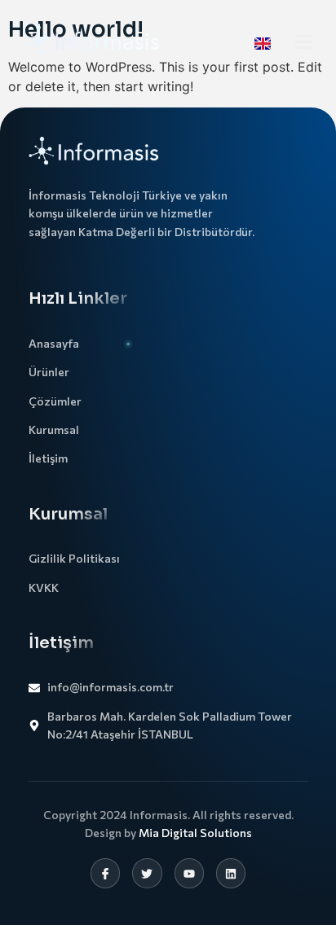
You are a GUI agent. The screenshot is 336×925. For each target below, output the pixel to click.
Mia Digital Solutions (195, 833)
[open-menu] (303, 44)
